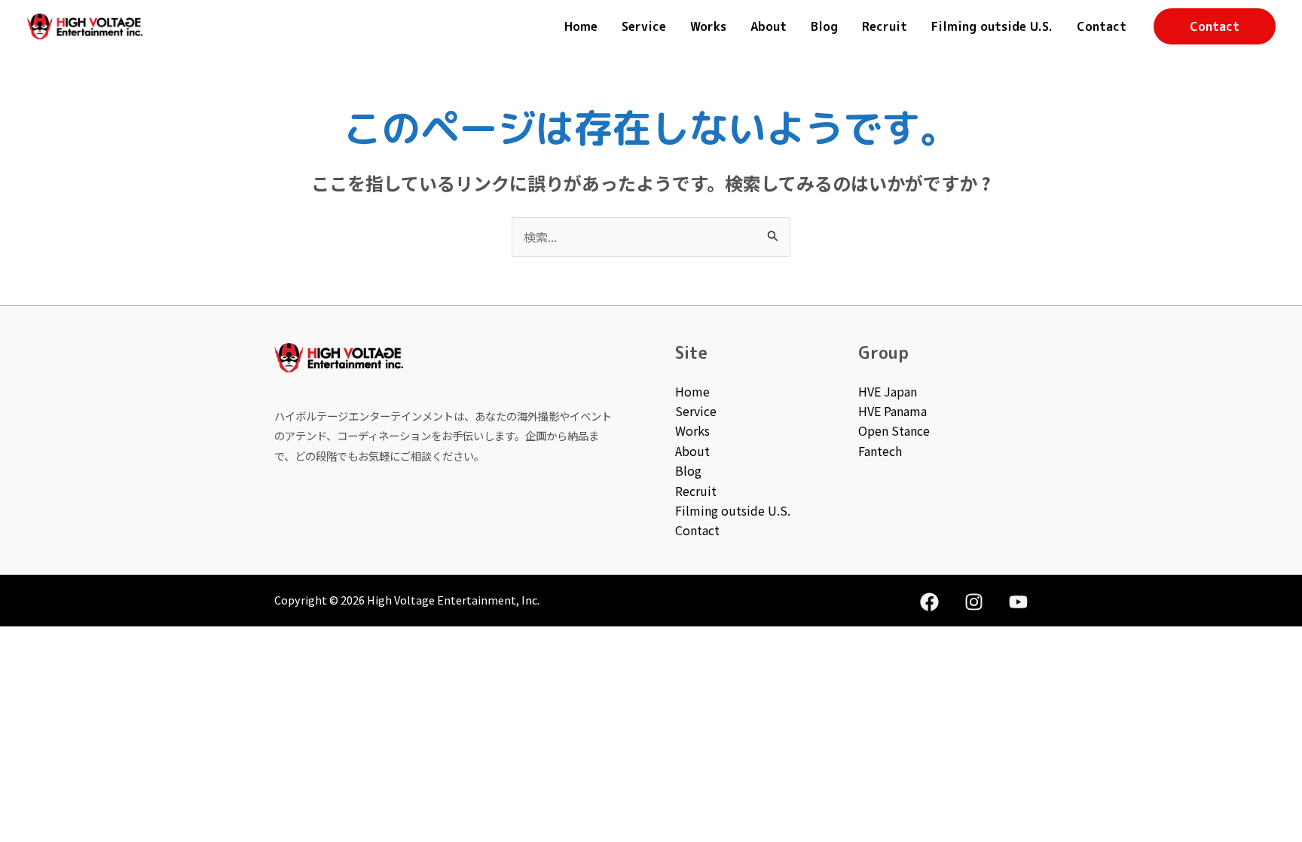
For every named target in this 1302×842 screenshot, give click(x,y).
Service (644, 26)
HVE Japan (887, 391)
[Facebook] (929, 601)
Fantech (880, 451)
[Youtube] (1018, 601)
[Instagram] (973, 601)
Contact (1101, 26)
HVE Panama (892, 411)
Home (581, 26)
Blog (824, 26)
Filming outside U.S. (992, 26)
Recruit (884, 26)
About (768, 26)
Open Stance (894, 430)
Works (708, 26)
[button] (1215, 26)
